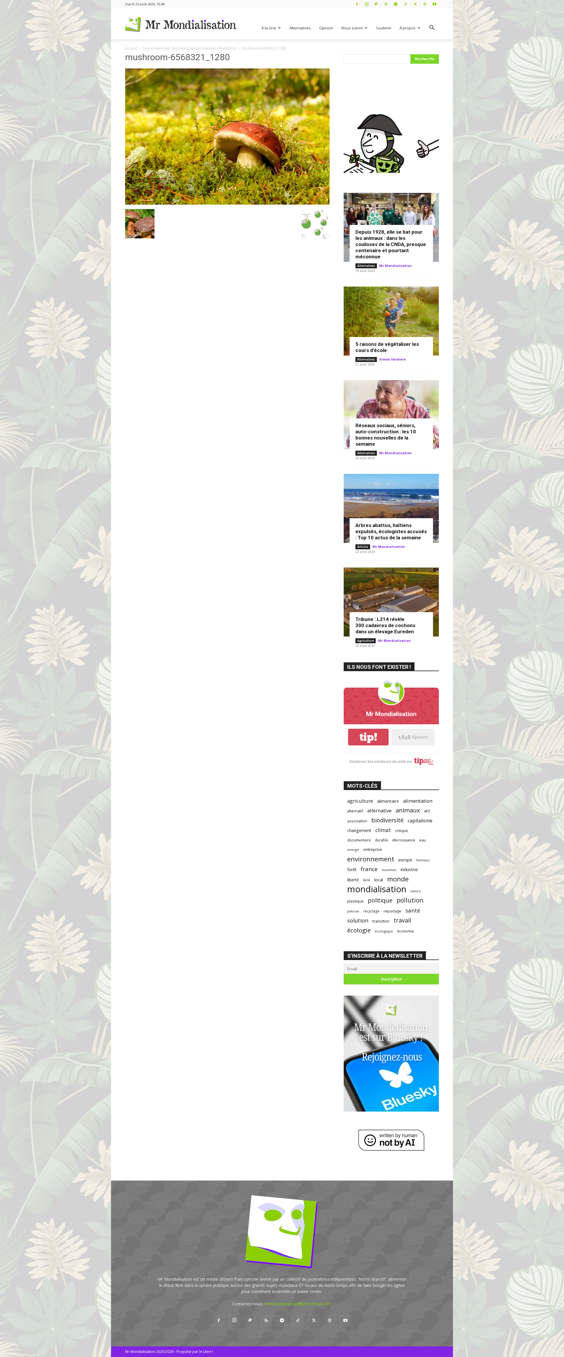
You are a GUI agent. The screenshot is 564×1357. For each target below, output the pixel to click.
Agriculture (365, 641)
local (378, 880)
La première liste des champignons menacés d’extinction (189, 48)
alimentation (417, 801)
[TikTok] (405, 4)
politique (380, 900)
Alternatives (300, 28)
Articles (362, 547)
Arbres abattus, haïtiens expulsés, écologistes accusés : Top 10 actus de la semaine (391, 531)
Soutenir (383, 28)
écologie (359, 930)
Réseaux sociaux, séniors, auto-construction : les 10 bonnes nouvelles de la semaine (385, 434)
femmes (423, 860)
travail (402, 920)
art (427, 811)
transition (381, 921)
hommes (389, 870)
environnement (370, 859)
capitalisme (420, 821)
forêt (352, 869)
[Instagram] (366, 4)
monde (398, 879)
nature (415, 891)
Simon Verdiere (392, 359)
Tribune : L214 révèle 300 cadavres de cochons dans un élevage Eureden (385, 625)
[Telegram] (395, 4)
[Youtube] (434, 4)
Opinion (326, 28)
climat (383, 830)
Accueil (131, 48)
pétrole (353, 911)
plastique (355, 901)
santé (412, 910)
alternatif (355, 811)
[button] (432, 28)
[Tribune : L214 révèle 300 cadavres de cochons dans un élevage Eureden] (391, 602)
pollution (410, 900)
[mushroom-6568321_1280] (227, 203)
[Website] (424, 4)
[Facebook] (356, 4)
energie (353, 850)
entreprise (372, 849)
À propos (408, 28)
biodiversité (387, 820)
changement (359, 830)
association (357, 821)
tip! (368, 737)
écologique (384, 931)
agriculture (360, 801)
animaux (408, 810)
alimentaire (388, 801)
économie (405, 931)
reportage (392, 911)
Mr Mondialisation (395, 265)
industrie (409, 869)
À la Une (268, 28)
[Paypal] (376, 4)
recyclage (371, 911)
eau (422, 840)
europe (405, 860)
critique (401, 830)
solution (357, 920)
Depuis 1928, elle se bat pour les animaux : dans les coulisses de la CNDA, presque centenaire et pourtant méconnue (390, 244)
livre (366, 880)
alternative (379, 810)
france (369, 869)
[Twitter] (415, 4)
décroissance (403, 840)
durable (381, 840)
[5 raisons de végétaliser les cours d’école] (391, 321)
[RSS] (386, 4)
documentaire (359, 840)
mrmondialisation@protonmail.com (298, 1304)
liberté (353, 880)
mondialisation (376, 889)
